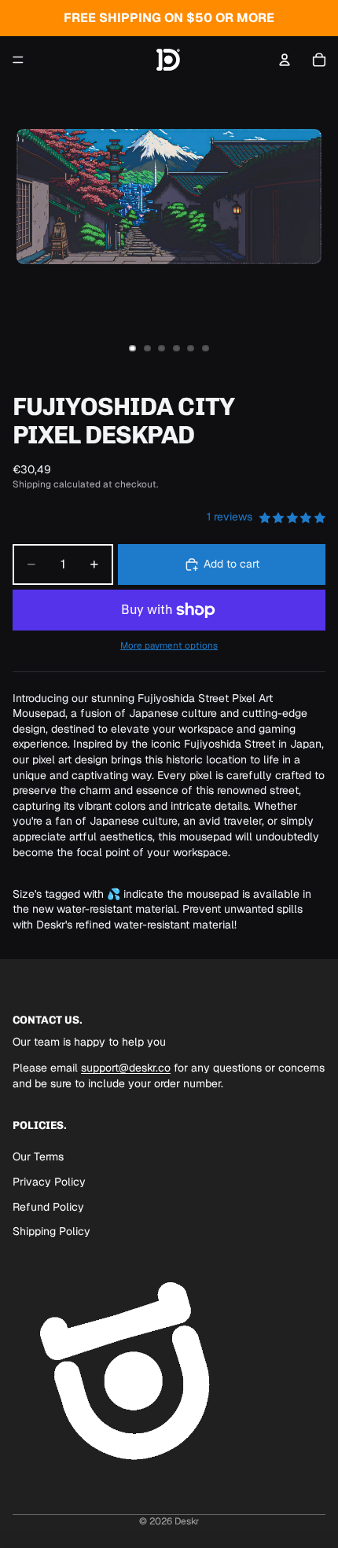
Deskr (187, 1521)
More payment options (169, 645)
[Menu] (18, 60)
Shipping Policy (51, 1231)
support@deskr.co (126, 1068)
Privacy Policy (49, 1182)
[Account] (284, 59)
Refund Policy (48, 1207)
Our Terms (38, 1157)
